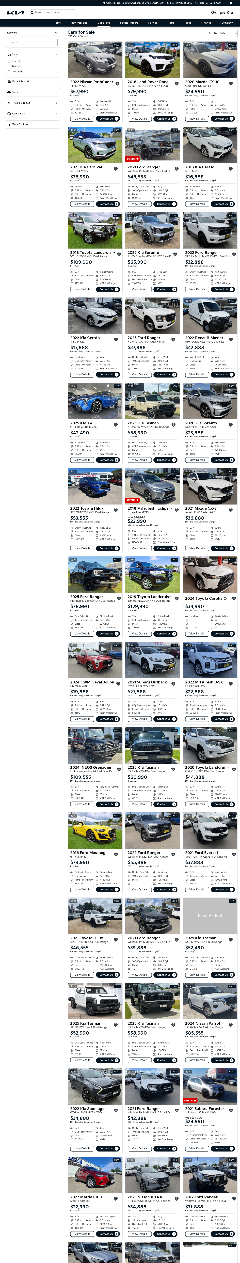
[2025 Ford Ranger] (95, 574)
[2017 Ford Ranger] (210, 1175)
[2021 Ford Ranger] (152, 145)
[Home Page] (15, 13)
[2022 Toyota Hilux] (95, 486)
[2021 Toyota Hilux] (95, 916)
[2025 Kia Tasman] (152, 401)
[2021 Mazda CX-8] (210, 486)
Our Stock (103, 22)
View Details (82, 118)
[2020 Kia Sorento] (210, 401)
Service (153, 22)
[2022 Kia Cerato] (95, 316)
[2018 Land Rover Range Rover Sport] (152, 60)
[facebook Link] (226, 3)
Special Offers (129, 22)
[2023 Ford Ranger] (152, 316)
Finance (206, 22)
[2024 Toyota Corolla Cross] (210, 574)
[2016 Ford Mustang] (95, 830)
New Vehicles (79, 22)
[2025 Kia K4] (95, 401)
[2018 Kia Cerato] (210, 145)
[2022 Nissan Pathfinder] (95, 60)
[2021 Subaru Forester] (210, 1086)
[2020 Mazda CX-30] (210, 60)
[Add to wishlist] (117, 83)
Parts (171, 22)
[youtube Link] (231, 3)
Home (57, 22)
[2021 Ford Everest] (210, 830)
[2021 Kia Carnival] (95, 145)
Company (227, 22)
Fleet (188, 22)
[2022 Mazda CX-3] (95, 1175)
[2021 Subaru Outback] (152, 660)
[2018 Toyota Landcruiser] (95, 230)
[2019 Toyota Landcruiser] (152, 574)
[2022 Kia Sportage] (95, 1086)
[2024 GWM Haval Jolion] (95, 660)
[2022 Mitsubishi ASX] (210, 660)
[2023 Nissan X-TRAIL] (152, 1175)
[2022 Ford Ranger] (210, 230)
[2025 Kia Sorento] (152, 230)
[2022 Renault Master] (210, 316)
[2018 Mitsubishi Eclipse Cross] (152, 486)
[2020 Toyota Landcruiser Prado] (210, 745)
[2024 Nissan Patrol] (210, 1001)
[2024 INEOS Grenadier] (95, 745)
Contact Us (106, 118)
